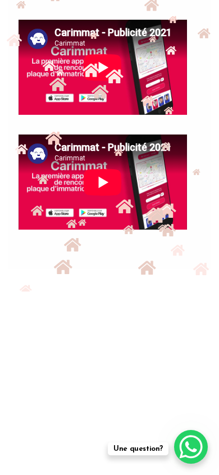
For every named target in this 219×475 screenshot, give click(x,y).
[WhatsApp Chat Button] (191, 447)
